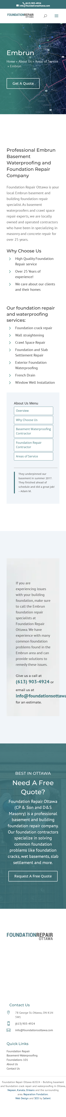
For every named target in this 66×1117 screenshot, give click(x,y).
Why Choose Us (27, 420)
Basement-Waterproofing (22, 1055)
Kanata (21, 1090)
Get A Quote (23, 83)
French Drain (25, 375)
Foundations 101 (17, 1060)
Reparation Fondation (35, 1094)
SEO (36, 1098)
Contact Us (13, 1068)
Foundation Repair (18, 1051)
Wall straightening (29, 335)
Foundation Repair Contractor (29, 445)
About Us (12, 1064)
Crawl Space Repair (30, 342)
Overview (22, 411)
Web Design (22, 1098)
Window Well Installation (35, 382)
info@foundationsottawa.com (34, 1030)
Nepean (12, 1090)
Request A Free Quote (33, 876)
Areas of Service (27, 456)
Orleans (30, 1090)
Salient (47, 1098)
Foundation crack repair (33, 328)
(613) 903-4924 (33, 3)
